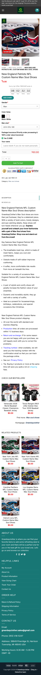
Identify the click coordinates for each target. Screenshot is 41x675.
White (8, 119)
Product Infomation (9, 576)
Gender (5, 102)
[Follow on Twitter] (22, 554)
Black (4, 119)
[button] (3, 10)
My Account (6, 568)
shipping (33, 367)
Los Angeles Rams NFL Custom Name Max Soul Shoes (30, 489)
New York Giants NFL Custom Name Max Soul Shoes (30, 458)
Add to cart (18, 163)
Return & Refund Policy (11, 602)
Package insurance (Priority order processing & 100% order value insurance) (20, 133)
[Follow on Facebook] (16, 554)
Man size (5, 123)
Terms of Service (9, 615)
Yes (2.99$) (8, 138)
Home (4, 67)
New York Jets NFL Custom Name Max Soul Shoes (10, 458)
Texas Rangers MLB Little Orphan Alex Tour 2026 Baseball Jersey (30, 407)
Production (7, 329)
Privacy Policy (7, 610)
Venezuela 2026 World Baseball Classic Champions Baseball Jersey (10, 407)
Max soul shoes (15, 67)
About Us (5, 572)
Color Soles (6, 112)
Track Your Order (9, 585)
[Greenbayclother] (20, 10)
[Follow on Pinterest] (24, 554)
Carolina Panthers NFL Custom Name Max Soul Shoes (10, 489)
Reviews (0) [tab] (6, 202)
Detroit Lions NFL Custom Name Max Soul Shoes (10, 520)
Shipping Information (10, 606)
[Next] (36, 37)
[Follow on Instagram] (19, 554)
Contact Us (6, 589)
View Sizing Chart (9, 580)
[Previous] (5, 37)
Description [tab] (6, 198)
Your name (6, 141)
